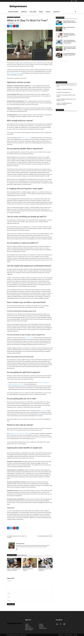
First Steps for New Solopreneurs (63, 92)
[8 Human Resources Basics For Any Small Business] (45, 563)
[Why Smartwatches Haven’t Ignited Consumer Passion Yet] (59, 22)
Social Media (33, 11)
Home (8, 15)
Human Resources (22, 15)
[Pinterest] (74, 1)
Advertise (41, 624)
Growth (48, 11)
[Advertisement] (53, 7)
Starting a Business (13, 11)
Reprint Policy (28, 627)
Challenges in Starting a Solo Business (64, 89)
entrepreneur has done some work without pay (20, 433)
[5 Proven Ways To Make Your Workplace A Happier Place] (59, 55)
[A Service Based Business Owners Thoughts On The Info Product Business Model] (59, 42)
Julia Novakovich (11, 23)
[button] (75, 11)
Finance (41, 11)
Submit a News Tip (29, 628)
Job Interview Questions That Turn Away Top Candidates (16, 536)
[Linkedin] (72, 1)
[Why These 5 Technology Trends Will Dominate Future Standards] (59, 35)
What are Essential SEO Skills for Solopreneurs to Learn (67, 85)
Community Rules (42, 628)
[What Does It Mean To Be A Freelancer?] (30, 563)
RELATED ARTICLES (12, 555)
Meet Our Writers (29, 629)
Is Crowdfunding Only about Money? (45, 536)
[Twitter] (76, 1)
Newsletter (41, 627)
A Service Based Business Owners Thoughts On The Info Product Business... (69, 41)
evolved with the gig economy (15, 73)
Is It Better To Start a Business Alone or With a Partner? (66, 95)
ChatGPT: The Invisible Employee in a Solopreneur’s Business (64, 104)
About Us (27, 625)
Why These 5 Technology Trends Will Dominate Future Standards (69, 35)
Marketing (24, 11)
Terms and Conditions (68, 634)
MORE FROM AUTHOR (22, 555)
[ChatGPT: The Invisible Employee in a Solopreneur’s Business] (14, 563)
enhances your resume (26, 137)
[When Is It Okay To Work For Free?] (59, 29)
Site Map (75, 634)
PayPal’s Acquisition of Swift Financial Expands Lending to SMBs (69, 48)
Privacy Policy (60, 634)
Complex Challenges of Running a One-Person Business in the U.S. (66, 100)
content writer (44, 410)
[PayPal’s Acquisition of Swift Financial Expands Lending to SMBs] (59, 48)
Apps (8, 567)
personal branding (29, 337)
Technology (56, 11)
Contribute (41, 625)
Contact (27, 624)
